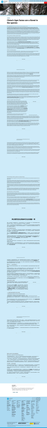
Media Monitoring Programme (28, 414)
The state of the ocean (18, 403)
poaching (24, 389)
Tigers (15, 386)
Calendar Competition (32, 417)
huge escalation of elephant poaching (24, 120)
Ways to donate (32, 403)
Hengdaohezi (13, 389)
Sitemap (10, 423)
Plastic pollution (18, 404)
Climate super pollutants (8, 403)
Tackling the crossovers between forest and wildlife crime (23, 408)
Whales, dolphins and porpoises (18, 406)
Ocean (15, 2)
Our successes (37, 406)
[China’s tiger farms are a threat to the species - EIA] (4, 2)
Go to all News (13, 385)
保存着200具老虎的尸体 (32, 277)
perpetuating (22, 105)
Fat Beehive (15, 426)
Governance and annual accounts (37, 410)
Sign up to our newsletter (32, 415)
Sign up (34, 398)
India (20, 389)
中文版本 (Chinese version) (23, 419)
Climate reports (8, 410)
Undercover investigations (27, 407)
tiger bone (31, 389)
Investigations (21, 2)
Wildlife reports (23, 417)
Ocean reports (18, 407)
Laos (22, 389)
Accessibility (13, 423)
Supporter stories (33, 413)
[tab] (8, 15)
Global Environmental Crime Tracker (27, 412)
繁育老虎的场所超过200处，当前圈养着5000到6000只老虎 (18, 232)
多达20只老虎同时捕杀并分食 (35, 271)
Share (17, 392)
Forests (13, 2)
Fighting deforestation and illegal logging (13, 406)
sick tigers (37, 47)
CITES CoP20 (23, 420)
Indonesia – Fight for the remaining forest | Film (13, 415)
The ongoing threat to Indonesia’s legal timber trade (14, 412)
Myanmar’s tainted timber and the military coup (14, 410)
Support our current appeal (32, 406)
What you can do (26, 2)
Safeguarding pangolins (23, 415)
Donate (38, 398)
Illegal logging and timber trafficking (14, 407)
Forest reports (13, 416)
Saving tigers (23, 416)
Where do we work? (37, 405)
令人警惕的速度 (35, 260)
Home (7, 15)
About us (37, 401)
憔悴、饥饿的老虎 (29, 236)
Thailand (28, 389)
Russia (26, 389)
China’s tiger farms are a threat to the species (16, 15)
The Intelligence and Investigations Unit (28, 403)
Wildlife (18, 2)
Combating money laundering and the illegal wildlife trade (23, 405)
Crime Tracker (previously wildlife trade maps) (23, 411)
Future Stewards (33, 414)
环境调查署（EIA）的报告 (11, 288)
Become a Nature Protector (33, 405)
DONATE (46, 2)
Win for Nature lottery (32, 408)
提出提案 (31, 369)
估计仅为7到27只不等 (12, 244)
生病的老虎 (35, 236)
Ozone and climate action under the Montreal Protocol (9, 405)
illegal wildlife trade (17, 389)
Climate (10, 2)
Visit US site (8, 423)
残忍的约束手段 (18, 237)
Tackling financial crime (28, 410)
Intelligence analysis (27, 405)
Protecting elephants (23, 413)
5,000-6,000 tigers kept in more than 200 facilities (24, 41)
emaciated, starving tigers (30, 47)
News (9, 15)
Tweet (14, 392)
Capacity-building (28, 408)
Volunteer (32, 412)
